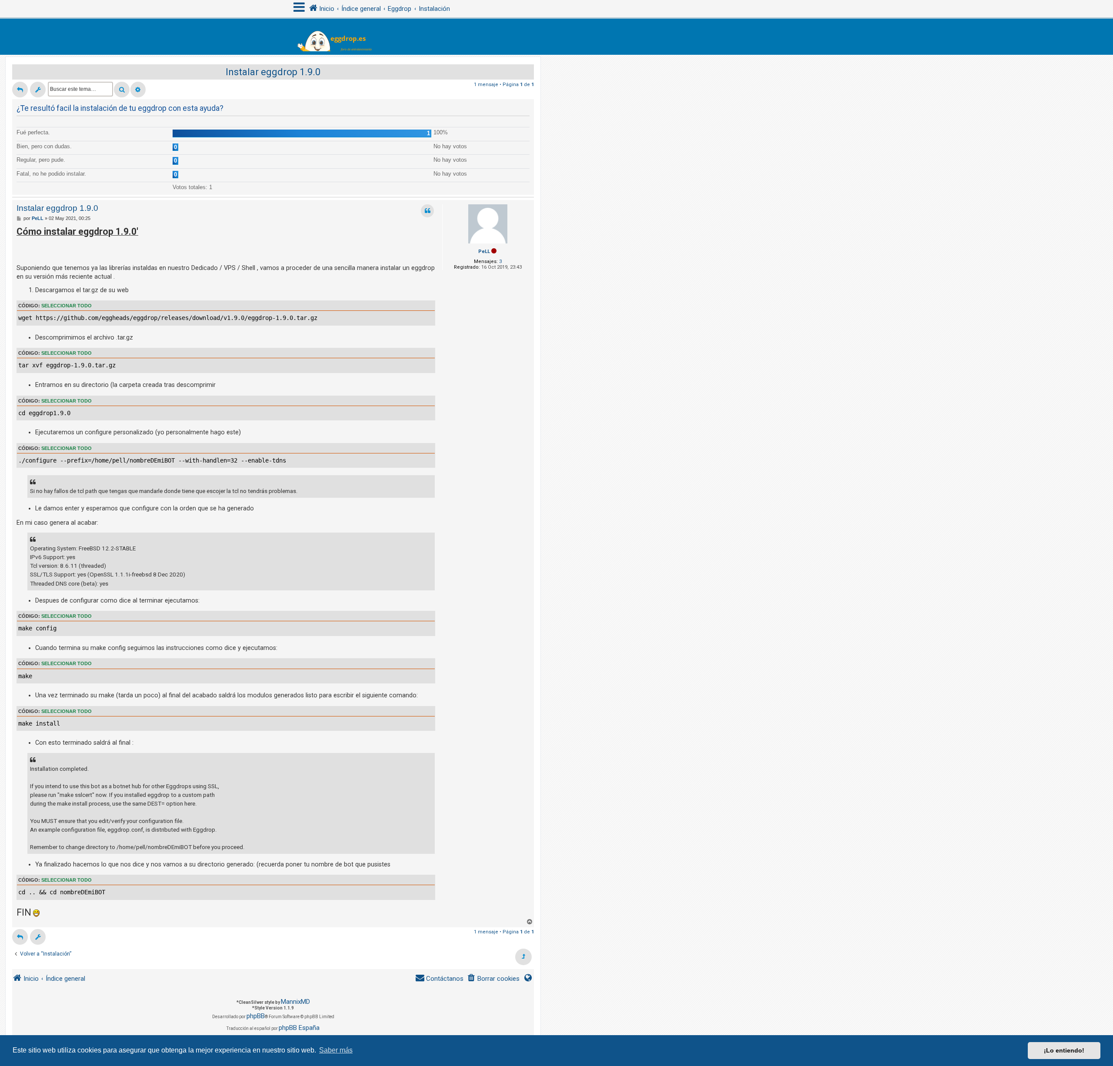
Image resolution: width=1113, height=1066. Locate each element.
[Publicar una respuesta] (20, 89)
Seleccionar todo (66, 305)
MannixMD (295, 1002)
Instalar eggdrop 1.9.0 (273, 72)
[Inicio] (339, 37)
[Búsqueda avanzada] (138, 89)
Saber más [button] (336, 1050)
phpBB (256, 1016)
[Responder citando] (427, 210)
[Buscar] (122, 89)
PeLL (484, 251)
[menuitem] (493, 978)
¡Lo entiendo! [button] (1064, 1050)
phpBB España (299, 1028)
